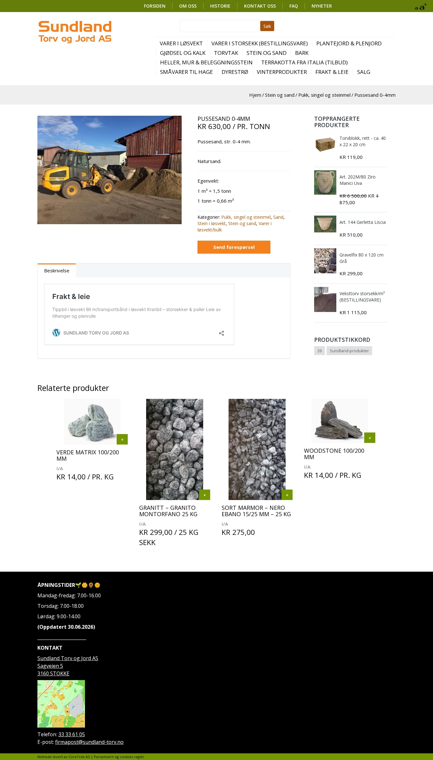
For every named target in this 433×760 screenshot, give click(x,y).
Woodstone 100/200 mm (334, 454)
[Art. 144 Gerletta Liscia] (325, 224)
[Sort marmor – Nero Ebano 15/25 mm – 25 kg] (287, 495)
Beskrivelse (56, 270)
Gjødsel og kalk (182, 52)
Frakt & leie (332, 71)
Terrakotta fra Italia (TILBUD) (304, 62)
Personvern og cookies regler (119, 756)
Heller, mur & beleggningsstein (206, 62)
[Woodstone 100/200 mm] (369, 437)
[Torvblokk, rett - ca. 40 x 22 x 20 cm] (325, 144)
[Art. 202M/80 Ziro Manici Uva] (325, 182)
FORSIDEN (154, 6)
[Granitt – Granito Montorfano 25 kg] (204, 495)
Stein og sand (267, 52)
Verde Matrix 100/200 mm (87, 455)
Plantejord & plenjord (349, 43)
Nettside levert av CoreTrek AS (63, 756)
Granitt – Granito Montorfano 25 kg (168, 511)
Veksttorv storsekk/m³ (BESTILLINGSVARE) (362, 296)
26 (319, 351)
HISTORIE (220, 6)
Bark (301, 52)
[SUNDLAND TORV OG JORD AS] (74, 32)
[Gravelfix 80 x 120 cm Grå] (325, 260)
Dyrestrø (235, 71)
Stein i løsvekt (211, 223)
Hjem (255, 95)
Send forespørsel (234, 247)
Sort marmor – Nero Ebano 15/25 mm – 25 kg (256, 511)
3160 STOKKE (53, 673)
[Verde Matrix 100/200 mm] (122, 439)
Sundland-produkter (349, 351)
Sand (278, 217)
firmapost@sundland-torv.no (89, 741)
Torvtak (226, 52)
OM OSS (188, 6)
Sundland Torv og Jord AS (67, 658)
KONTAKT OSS (260, 6)
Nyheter (322, 6)
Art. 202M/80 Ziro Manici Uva (357, 180)
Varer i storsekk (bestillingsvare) (259, 43)
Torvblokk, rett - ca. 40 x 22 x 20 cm (362, 141)
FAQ (293, 6)
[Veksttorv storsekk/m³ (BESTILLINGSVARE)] (325, 299)
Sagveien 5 (50, 665)
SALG (363, 71)
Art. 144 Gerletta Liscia (362, 222)
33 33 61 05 (71, 734)
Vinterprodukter (282, 71)
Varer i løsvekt (181, 43)
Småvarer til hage (186, 71)
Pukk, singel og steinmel (324, 95)
